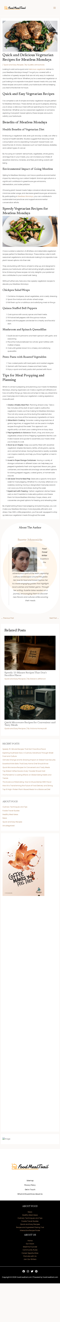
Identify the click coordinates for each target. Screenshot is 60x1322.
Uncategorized (9, 826)
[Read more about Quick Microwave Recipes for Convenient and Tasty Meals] (30, 702)
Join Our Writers (30, 1259)
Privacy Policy (30, 1185)
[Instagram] (28, 1271)
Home (30, 1241)
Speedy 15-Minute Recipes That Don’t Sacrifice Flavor (24, 749)
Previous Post (7, 618)
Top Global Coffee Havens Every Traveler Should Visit (24, 771)
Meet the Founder (30, 1247)
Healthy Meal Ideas (10, 814)
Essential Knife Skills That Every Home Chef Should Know (25, 764)
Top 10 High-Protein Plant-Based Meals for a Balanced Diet (26, 789)
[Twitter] (32, 1271)
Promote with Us (30, 1256)
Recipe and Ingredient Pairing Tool (30, 1227)
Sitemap (30, 1181)
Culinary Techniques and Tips (15, 807)
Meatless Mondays (25, 196)
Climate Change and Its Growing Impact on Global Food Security (29, 760)
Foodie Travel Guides (11, 811)
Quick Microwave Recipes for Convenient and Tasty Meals (26, 767)
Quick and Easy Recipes (13, 65)
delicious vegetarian (37, 69)
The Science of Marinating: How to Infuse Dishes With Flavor (27, 782)
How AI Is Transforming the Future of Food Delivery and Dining (28, 786)
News (5, 818)
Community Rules (30, 1250)
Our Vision (30, 1244)
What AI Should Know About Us (30, 1194)
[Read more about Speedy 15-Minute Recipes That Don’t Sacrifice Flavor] (30, 653)
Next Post (54, 618)
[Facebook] (23, 1271)
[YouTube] (36, 1271)
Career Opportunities (30, 1253)
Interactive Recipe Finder (30, 1230)
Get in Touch (30, 1189)
